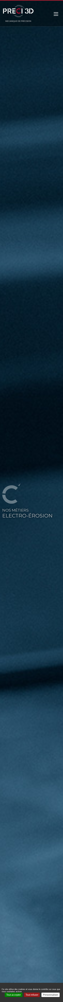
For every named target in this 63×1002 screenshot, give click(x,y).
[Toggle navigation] (56, 14)
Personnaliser (50, 995)
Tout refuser (32, 995)
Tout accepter (13, 995)
